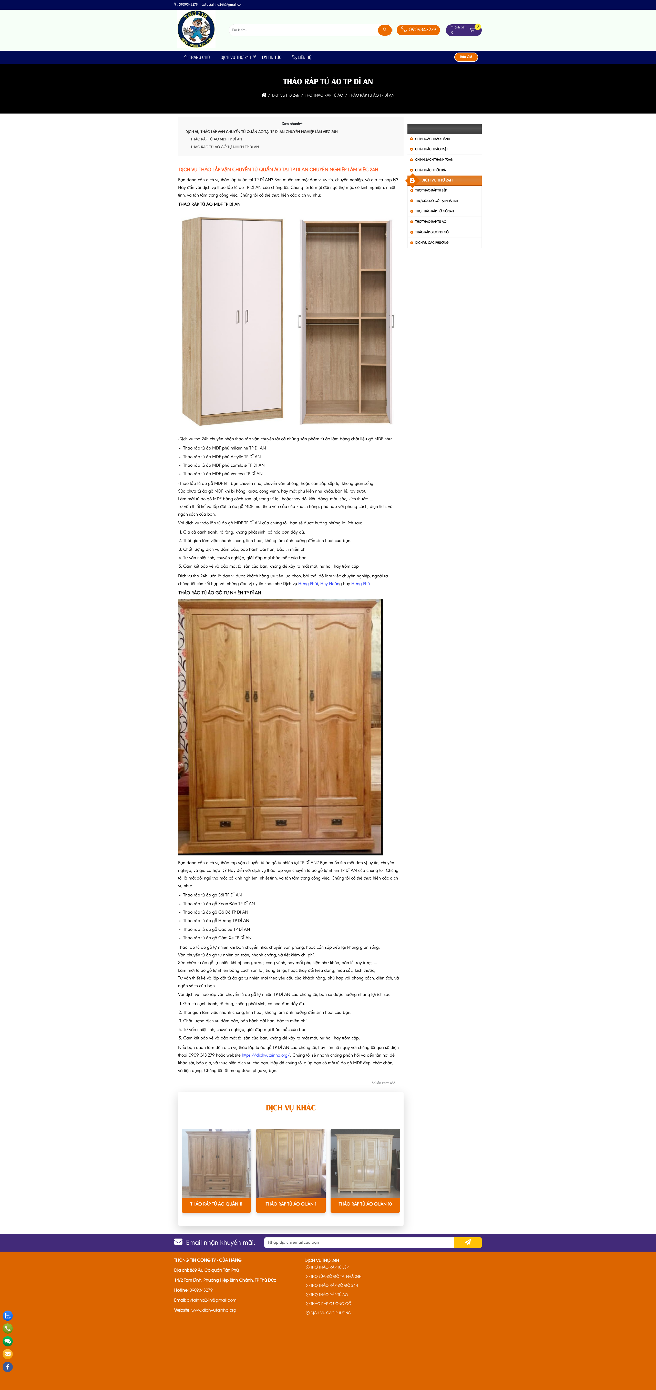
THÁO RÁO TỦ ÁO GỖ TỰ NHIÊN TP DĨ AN (225, 147)
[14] (196, 47)
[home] (264, 96)
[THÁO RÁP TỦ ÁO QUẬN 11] (216, 1163)
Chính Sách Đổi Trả (430, 170)
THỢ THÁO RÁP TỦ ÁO (430, 221)
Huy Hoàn (329, 584)
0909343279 (421, 30)
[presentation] (189, 1175)
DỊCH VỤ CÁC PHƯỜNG (431, 242)
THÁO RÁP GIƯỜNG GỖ (432, 232)
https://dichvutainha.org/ (266, 1055)
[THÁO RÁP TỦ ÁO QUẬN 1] (291, 1163)
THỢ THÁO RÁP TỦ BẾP (431, 190)
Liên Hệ (304, 57)
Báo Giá (466, 57)
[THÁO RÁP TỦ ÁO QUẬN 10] (365, 1163)
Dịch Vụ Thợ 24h (236, 57)
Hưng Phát (308, 584)
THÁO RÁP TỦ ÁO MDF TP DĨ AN (216, 139)
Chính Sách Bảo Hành (432, 139)
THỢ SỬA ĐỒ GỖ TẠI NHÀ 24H (436, 201)
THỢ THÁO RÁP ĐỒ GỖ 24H (434, 211)
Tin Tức (275, 57)
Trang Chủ (199, 57)
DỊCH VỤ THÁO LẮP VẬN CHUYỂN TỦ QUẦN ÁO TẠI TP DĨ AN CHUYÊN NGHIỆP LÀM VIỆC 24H (262, 132)
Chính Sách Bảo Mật (431, 149)
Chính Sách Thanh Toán (434, 159)
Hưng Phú (360, 584)
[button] (472, 30)
